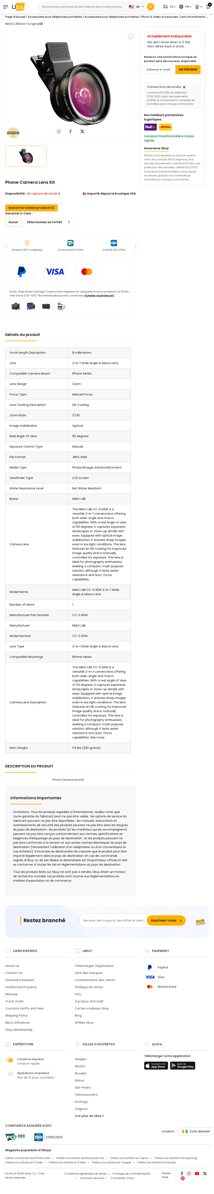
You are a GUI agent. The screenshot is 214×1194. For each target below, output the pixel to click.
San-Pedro (83, 1087)
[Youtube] (197, 1174)
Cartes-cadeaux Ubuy (92, 1008)
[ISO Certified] (46, 1137)
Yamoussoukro (86, 1095)
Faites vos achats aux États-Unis (27, 1158)
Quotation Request (19, 980)
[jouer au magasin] (182, 1067)
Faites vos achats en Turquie (111, 1162)
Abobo (80, 1066)
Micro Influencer (17, 1023)
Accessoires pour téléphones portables (55, 17)
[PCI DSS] (15, 1137)
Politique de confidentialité (131, 1174)
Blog (78, 1015)
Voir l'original (29, 24)
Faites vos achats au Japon (129, 1158)
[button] (169, 6)
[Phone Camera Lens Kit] (70, 83)
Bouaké (80, 1073)
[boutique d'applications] (156, 1067)
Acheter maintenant (99, 296)
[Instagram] (189, 1174)
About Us (12, 966)
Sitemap (11, 994)
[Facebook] (182, 1174)
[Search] (150, 6)
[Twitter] (204, 1174)
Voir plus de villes (88, 1116)
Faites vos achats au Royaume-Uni (80, 1158)
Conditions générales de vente (85, 1174)
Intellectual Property (21, 987)
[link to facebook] (70, 131)
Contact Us (14, 973)
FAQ (78, 994)
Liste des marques (89, 973)
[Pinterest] (182, 1179)
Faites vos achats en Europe (156, 1162)
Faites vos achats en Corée (24, 1162)
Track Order (14, 1001)
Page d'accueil (15, 17)
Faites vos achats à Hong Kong (176, 1158)
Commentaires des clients (95, 980)
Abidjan (80, 1059)
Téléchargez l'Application (94, 966)
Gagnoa (81, 1109)
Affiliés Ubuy (84, 1023)
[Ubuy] (18, 7)
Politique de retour (89, 987)
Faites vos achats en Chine (67, 1162)
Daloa (79, 1080)
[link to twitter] (82, 131)
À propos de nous (92, 1178)
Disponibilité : (15, 193)
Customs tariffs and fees (24, 1008)
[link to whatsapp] (59, 131)
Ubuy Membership (19, 1030)
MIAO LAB (12, 24)
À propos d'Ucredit (89, 1001)
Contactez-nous (122, 1178)
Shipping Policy (16, 1015)
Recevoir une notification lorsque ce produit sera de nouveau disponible (170, 59)
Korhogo (81, 1102)
